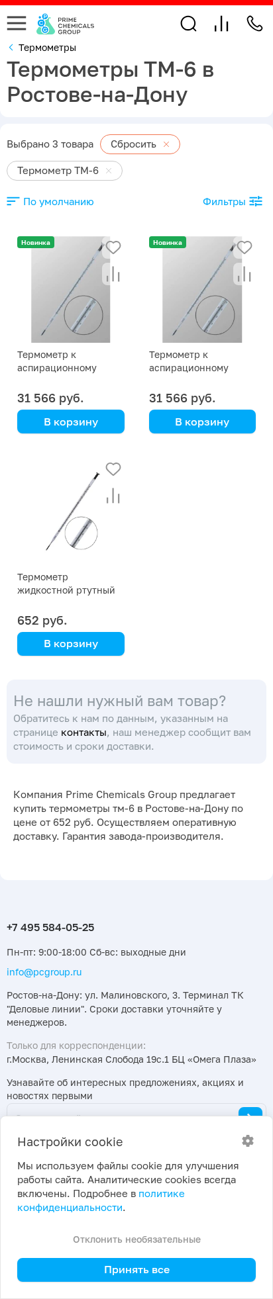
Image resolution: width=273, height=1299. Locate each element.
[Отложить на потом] (113, 247)
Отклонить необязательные (137, 1239)
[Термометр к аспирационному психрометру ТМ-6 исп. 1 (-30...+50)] (202, 289)
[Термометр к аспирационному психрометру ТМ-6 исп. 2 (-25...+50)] (71, 289)
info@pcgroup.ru (44, 971)
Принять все (137, 1269)
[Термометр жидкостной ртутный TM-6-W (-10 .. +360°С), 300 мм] (71, 511)
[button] (188, 23)
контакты (84, 732)
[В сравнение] (113, 274)
